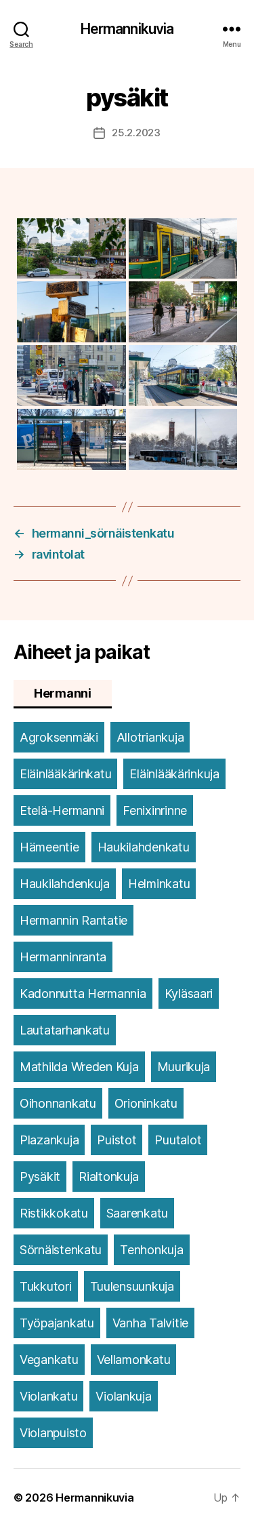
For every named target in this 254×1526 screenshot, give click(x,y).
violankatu (48, 1396)
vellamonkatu (134, 1359)
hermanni (62, 693)
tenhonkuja (151, 1250)
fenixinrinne (155, 810)
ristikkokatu (54, 1213)
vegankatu (49, 1359)
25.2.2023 (136, 132)
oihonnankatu (58, 1103)
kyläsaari (189, 993)
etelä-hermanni (62, 810)
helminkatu (159, 884)
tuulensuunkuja (132, 1286)
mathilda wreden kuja (79, 1067)
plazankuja (49, 1140)
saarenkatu (137, 1213)
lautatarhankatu (65, 1030)
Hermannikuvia (127, 29)
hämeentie (49, 847)
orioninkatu (145, 1103)
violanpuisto (53, 1433)
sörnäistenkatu (61, 1250)
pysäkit (40, 1176)
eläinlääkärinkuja (174, 774)
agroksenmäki (59, 737)
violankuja (123, 1396)
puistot (116, 1140)
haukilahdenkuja (65, 884)
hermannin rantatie (73, 920)
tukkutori (46, 1286)
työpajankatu (57, 1323)
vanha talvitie (150, 1323)
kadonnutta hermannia (83, 993)
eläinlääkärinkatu (65, 774)
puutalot (177, 1140)
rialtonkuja (109, 1176)
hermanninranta (63, 957)
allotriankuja (150, 737)
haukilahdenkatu (144, 847)
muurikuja (184, 1067)
